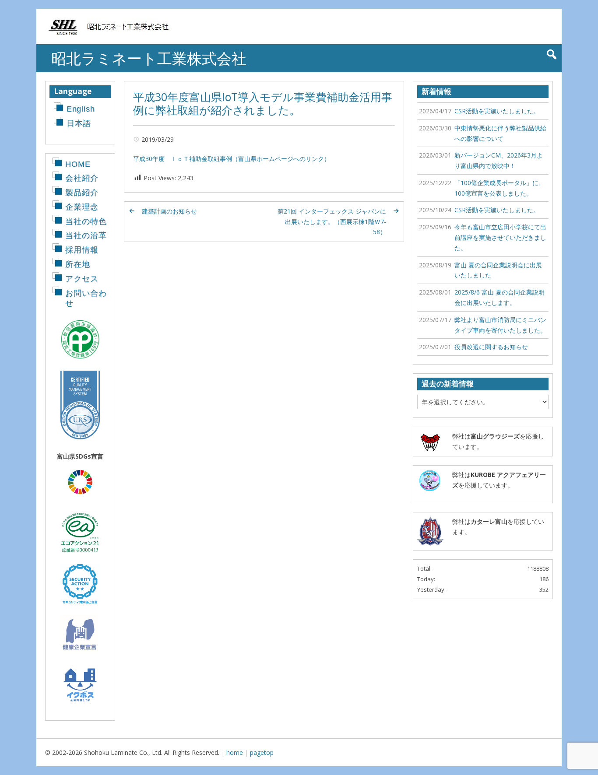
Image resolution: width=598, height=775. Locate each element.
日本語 (79, 123)
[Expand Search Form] (551, 54)
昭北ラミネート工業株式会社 (148, 58)
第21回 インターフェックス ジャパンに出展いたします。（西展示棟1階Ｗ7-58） (332, 221)
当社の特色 (86, 221)
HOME (78, 164)
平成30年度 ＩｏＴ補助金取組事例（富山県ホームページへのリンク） (231, 158)
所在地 (77, 264)
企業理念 (81, 207)
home (234, 752)
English (81, 109)
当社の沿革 (86, 235)
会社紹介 (81, 178)
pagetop (262, 752)
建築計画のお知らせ (169, 211)
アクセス (81, 278)
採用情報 (81, 249)
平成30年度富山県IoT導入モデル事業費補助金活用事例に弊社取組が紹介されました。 (262, 103)
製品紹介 (81, 192)
